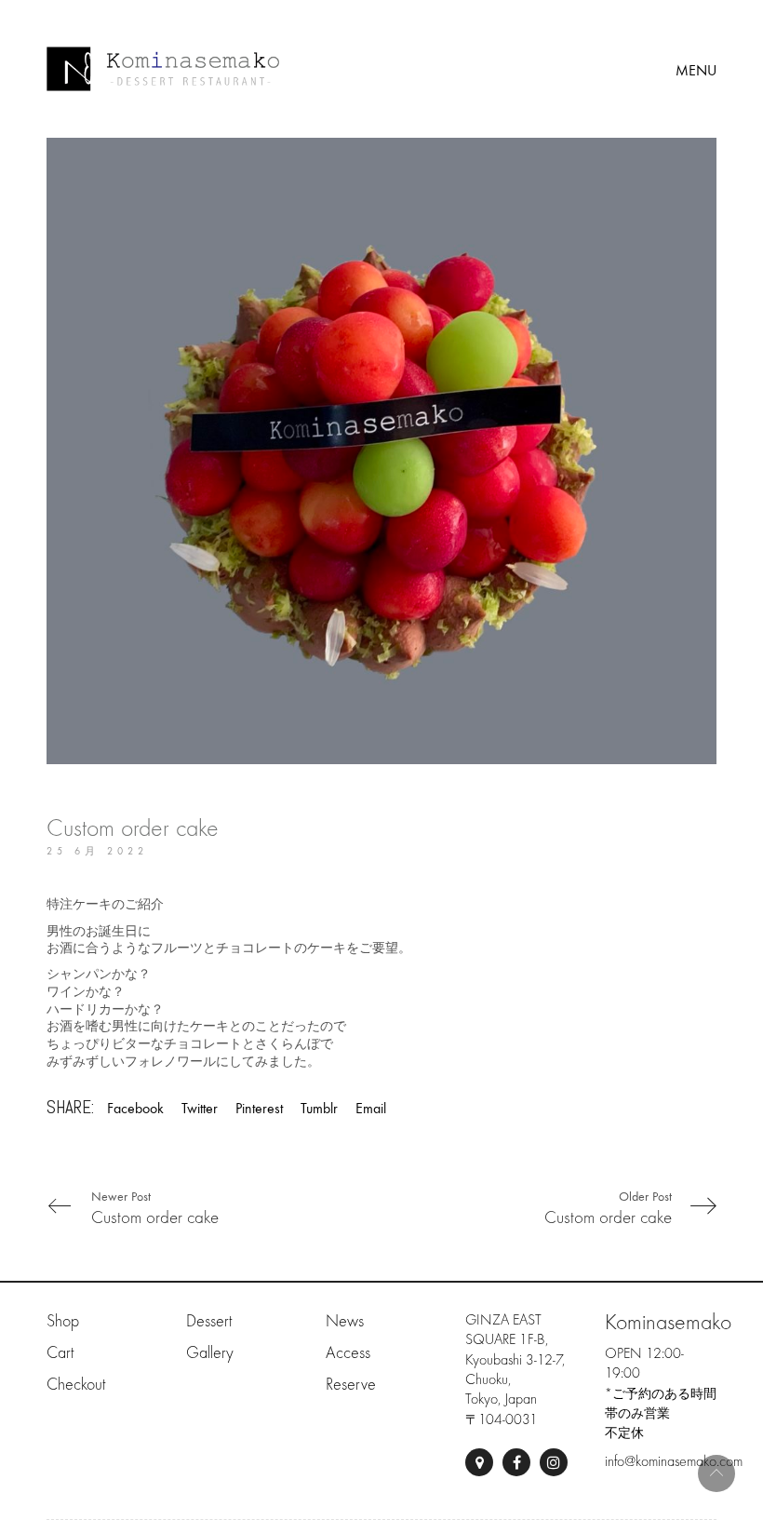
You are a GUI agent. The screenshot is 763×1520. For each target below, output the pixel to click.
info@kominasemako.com (674, 1461)
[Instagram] (554, 1462)
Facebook (135, 1108)
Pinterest (259, 1108)
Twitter (199, 1108)
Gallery (210, 1353)
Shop (63, 1321)
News (345, 1321)
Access (348, 1353)
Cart (60, 1353)
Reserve (351, 1384)
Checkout (76, 1384)
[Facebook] (516, 1462)
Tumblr (319, 1108)
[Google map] (479, 1462)
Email (370, 1108)
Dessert (209, 1321)
